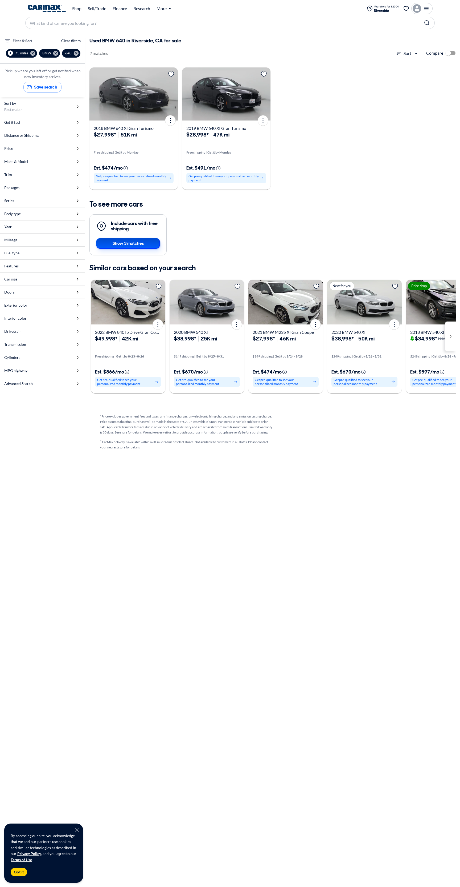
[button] (21, 53)
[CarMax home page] (47, 8)
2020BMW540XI (191, 332)
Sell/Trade (97, 8)
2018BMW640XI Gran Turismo (124, 128)
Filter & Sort (22, 40)
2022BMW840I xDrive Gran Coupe (129, 332)
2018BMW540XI (427, 332)
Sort (407, 53)
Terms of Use (21, 859)
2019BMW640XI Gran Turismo (216, 128)
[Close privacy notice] (77, 830)
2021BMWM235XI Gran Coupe (283, 332)
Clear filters (71, 40)
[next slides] (450, 336)
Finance (120, 8)
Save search (45, 87)
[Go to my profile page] (422, 8)
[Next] (172, 94)
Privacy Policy (29, 853)
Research (141, 8)
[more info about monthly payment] (125, 168)
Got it (19, 872)
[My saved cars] (406, 8)
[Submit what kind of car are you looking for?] (427, 23)
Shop (76, 8)
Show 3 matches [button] (128, 243)
